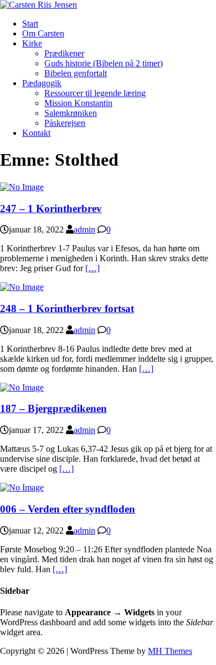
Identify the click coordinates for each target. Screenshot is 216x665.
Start (30, 23)
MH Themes (170, 651)
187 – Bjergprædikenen (53, 408)
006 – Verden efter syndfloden (67, 509)
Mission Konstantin (78, 103)
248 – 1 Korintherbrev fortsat (67, 308)
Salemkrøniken (70, 113)
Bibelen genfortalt (75, 73)
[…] (92, 268)
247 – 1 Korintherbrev (51, 208)
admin (84, 229)
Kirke (32, 43)
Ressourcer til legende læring (95, 93)
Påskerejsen (64, 123)
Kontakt (36, 133)
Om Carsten (43, 33)
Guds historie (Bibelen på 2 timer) (103, 63)
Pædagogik (41, 83)
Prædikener (64, 53)
